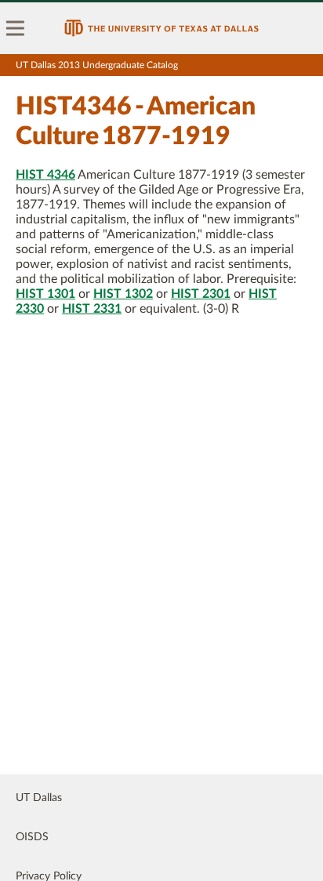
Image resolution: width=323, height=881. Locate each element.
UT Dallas (39, 797)
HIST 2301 (200, 294)
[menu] (15, 28)
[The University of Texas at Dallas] (161, 28)
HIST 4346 (45, 175)
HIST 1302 (123, 294)
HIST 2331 (92, 309)
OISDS (32, 837)
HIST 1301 (45, 294)
